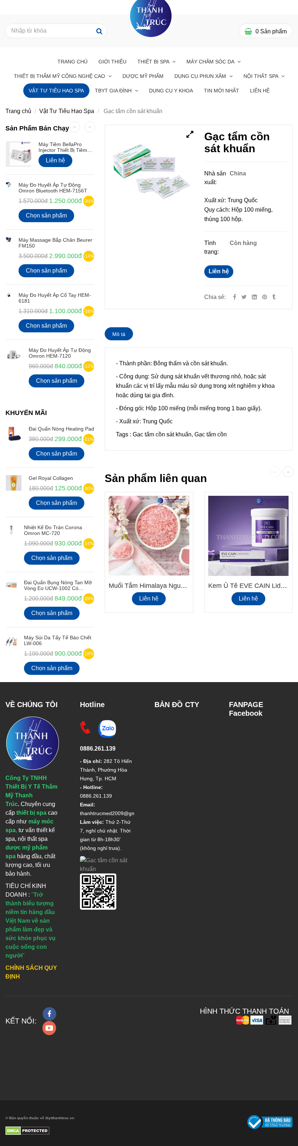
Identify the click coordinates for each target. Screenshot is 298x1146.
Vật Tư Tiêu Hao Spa (56, 91)
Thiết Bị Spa (153, 62)
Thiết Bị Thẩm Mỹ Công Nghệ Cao (60, 76)
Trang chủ (72, 62)
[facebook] (49, 1014)
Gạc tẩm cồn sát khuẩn (162, 434)
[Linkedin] (254, 297)
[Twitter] (244, 297)
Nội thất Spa (261, 76)
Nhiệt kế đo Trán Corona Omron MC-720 (53, 530)
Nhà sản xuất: (215, 177)
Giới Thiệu (112, 62)
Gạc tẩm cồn (210, 434)
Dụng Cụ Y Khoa (171, 91)
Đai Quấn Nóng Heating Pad (61, 429)
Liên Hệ (260, 91)
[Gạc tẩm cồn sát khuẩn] (265, 297)
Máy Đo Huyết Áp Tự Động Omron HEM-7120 (60, 353)
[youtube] (49, 1028)
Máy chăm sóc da (210, 62)
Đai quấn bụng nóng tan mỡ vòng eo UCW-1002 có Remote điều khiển (58, 588)
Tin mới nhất (221, 91)
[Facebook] (234, 297)
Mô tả (118, 334)
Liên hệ (219, 271)
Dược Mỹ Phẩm (143, 76)
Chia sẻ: (215, 297)
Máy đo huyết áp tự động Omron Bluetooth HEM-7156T (53, 188)
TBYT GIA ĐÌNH (114, 91)
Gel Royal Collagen (51, 478)
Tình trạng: (212, 247)
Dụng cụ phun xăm (200, 76)
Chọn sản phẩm (46, 215)
